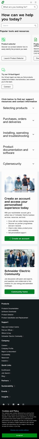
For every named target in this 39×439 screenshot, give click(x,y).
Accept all (19, 435)
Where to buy (6, 333)
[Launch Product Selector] (14, 58)
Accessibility (6, 355)
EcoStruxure (6, 370)
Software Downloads (9, 312)
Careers (4, 345)
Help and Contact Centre (10, 327)
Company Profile (7, 348)
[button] (19, 238)
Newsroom (5, 358)
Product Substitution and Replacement (15, 318)
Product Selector (8, 315)
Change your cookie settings (19, 430)
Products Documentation (10, 308)
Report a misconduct (9, 352)
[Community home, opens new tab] (19, 291)
